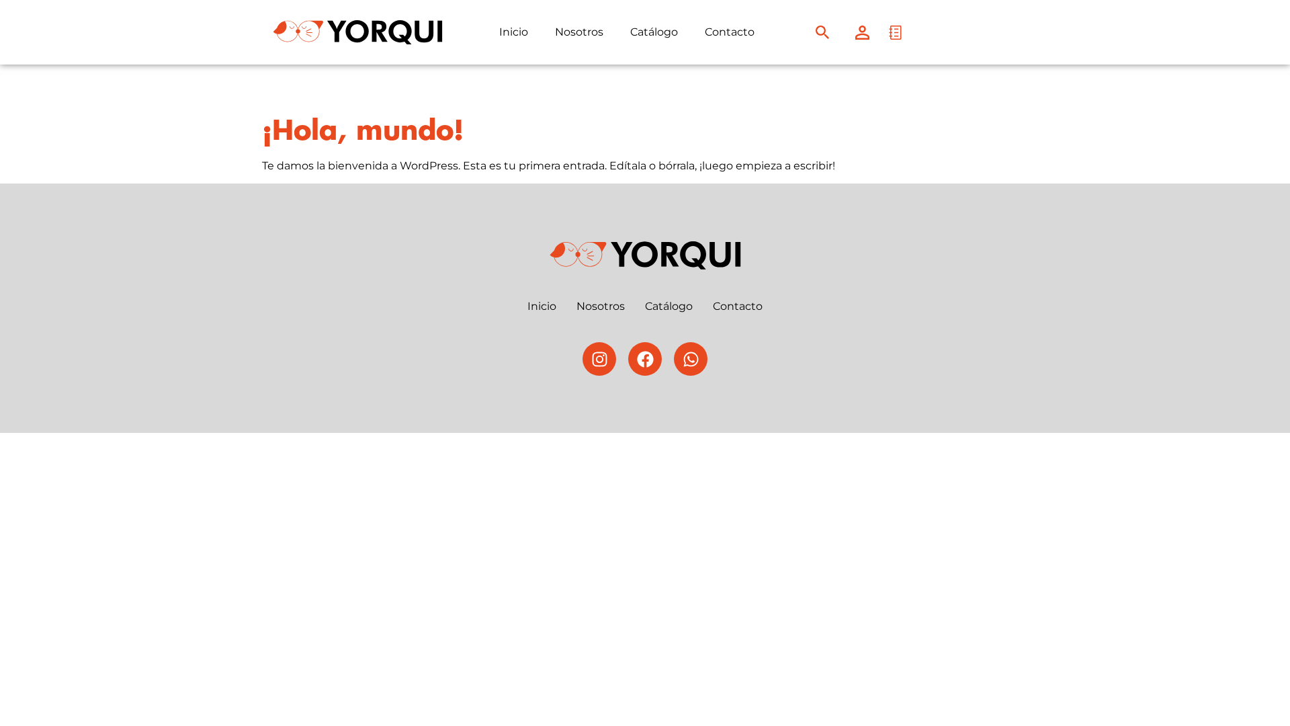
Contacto (730, 32)
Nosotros (579, 32)
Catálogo (654, 32)
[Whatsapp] (690, 359)
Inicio (513, 32)
